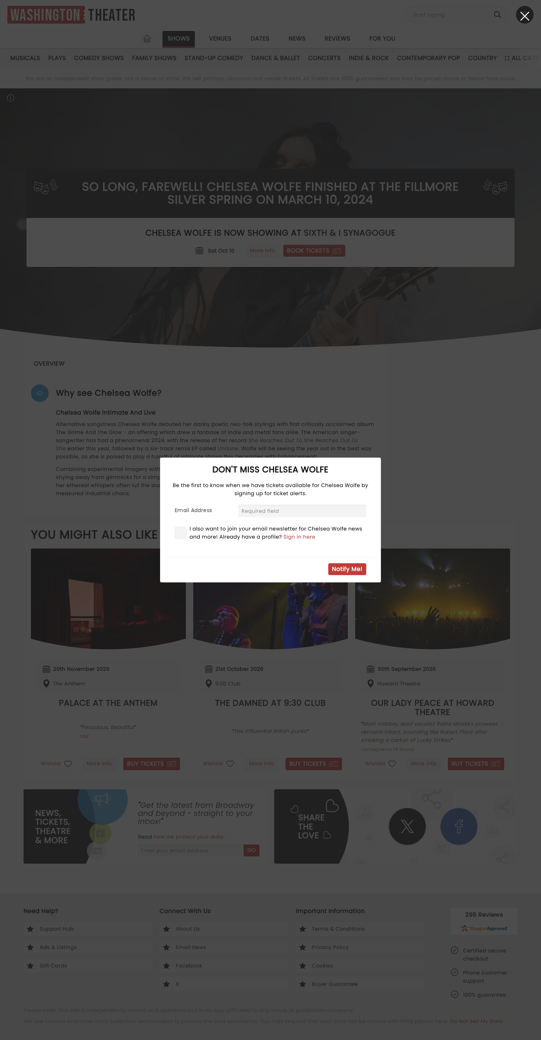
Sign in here (299, 536)
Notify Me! (347, 569)
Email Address (193, 510)
